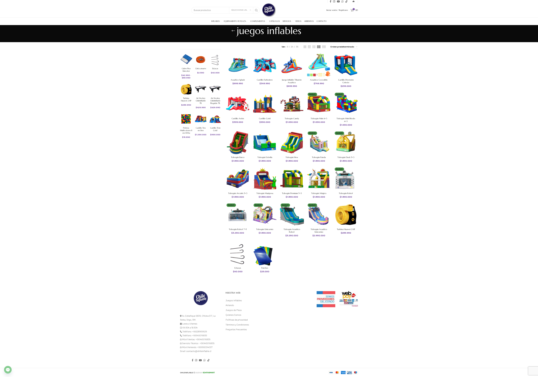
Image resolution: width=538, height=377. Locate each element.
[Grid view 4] (313, 47)
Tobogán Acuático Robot (292, 230)
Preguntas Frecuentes (236, 329)
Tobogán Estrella (264, 157)
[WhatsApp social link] (205, 360)
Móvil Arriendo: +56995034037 (197, 347)
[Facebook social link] (192, 360)
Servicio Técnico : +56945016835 (198, 343)
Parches (264, 268)
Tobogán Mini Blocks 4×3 (346, 120)
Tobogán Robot (346, 193)
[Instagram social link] (196, 360)
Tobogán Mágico (318, 193)
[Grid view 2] (305, 47)
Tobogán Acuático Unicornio (319, 230)
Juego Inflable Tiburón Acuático (292, 81)
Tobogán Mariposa (264, 193)
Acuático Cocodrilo (319, 80)
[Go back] (233, 31)
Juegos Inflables (234, 300)
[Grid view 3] (309, 47)
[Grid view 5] (318, 47)
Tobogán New (292, 157)
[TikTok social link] (208, 360)
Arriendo (230, 305)
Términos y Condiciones (237, 325)
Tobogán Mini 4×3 (319, 118)
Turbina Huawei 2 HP (346, 229)
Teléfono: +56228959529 (194, 331)
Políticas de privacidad (237, 320)
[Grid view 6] (324, 47)
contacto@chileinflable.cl (198, 351)
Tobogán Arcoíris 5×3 (237, 193)
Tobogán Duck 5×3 (345, 157)
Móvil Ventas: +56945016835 (196, 339)
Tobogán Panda (319, 157)
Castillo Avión (238, 118)
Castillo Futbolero (265, 80)
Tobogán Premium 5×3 (292, 193)
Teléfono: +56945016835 (194, 335)
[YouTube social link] (200, 360)
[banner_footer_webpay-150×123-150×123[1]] (348, 298)
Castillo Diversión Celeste (346, 81)
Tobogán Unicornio (264, 229)
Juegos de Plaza (234, 310)
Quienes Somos (233, 315)
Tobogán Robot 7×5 (238, 229)
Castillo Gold (265, 118)
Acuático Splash (238, 80)
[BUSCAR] (256, 10)
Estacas (238, 268)
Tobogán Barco (237, 157)
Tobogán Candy (292, 118)
